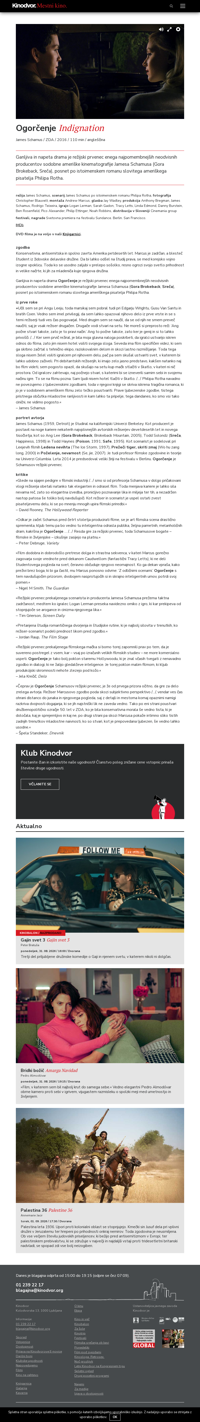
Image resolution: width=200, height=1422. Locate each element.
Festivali (80, 1338)
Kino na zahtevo (27, 1375)
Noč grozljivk (83, 1361)
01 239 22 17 (30, 1285)
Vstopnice (23, 1342)
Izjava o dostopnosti (88, 1393)
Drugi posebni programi (91, 1376)
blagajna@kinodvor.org (39, 1290)
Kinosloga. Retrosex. (89, 1357)
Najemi (79, 1384)
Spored (21, 1337)
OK (115, 1417)
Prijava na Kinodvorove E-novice (39, 1351)
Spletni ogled (84, 1371)
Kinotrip (80, 1333)
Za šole (79, 1329)
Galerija (21, 1388)
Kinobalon (29, 933)
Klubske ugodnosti (29, 1361)
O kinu (78, 1306)
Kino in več (82, 1319)
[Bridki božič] (100, 1015)
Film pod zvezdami (87, 1352)
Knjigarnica (23, 1383)
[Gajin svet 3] (100, 885)
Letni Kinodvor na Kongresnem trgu (99, 1366)
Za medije (81, 1389)
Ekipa (78, 1310)
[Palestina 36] (100, 1155)
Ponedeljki (81, 1347)
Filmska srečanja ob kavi (91, 1342)
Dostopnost (24, 1346)
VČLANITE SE (40, 784)
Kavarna (22, 1393)
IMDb (20, 225)
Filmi (19, 1370)
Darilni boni (24, 1356)
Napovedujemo (27, 1365)
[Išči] (171, 6)
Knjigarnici (71, 234)
